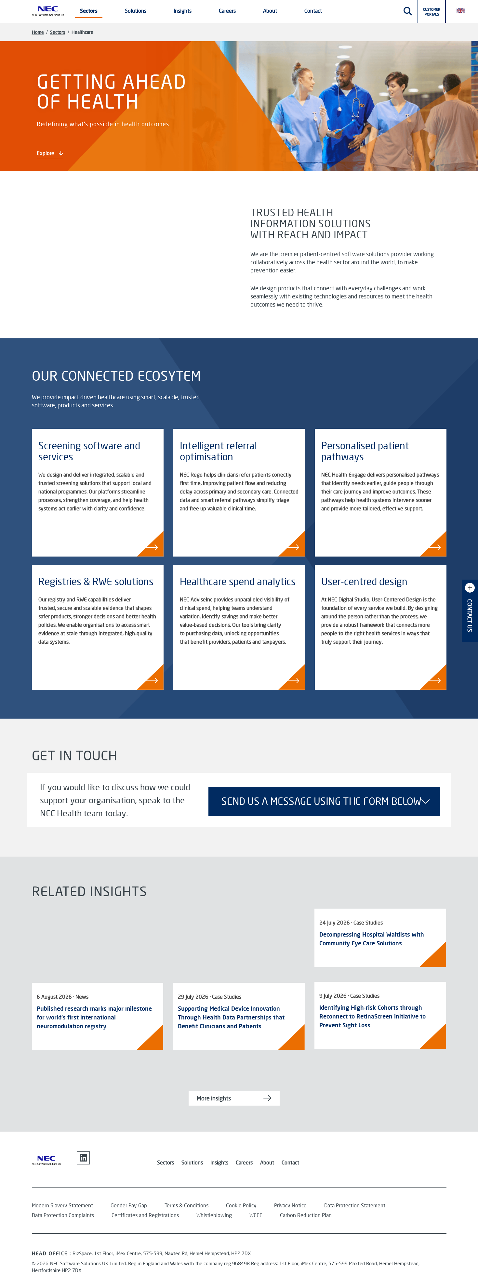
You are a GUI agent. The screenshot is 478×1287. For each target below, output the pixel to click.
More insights (214, 1098)
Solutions (192, 1162)
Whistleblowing (214, 1215)
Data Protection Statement (354, 1205)
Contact (313, 10)
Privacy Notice (290, 1205)
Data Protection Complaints (63, 1215)
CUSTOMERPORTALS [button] (431, 11)
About (267, 1162)
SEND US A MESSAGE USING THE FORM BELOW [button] (321, 801)
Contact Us (469, 615)
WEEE (255, 1215)
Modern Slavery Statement (62, 1205)
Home (38, 32)
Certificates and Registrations (145, 1215)
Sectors (57, 32)
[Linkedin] (83, 1157)
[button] (463, 10)
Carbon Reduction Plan (306, 1215)
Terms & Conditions (186, 1205)
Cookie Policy (241, 1205)
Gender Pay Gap (129, 1205)
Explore (46, 153)
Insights (219, 1162)
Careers (244, 1162)
